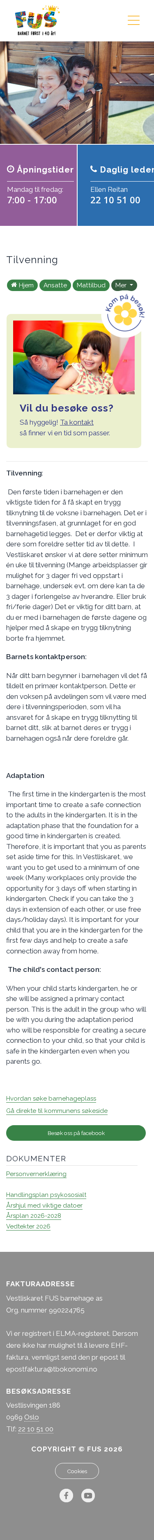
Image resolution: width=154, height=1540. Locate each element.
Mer (121, 285)
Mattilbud (91, 285)
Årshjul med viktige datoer (44, 1205)
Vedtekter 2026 (28, 1226)
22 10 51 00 (35, 1429)
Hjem (26, 285)
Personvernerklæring (36, 1174)
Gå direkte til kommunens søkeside (57, 1111)
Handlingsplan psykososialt (46, 1195)
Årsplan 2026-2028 (33, 1215)
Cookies (77, 1471)
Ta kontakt (77, 422)
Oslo (31, 1417)
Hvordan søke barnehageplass (51, 1098)
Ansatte (55, 285)
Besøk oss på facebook (76, 1133)
